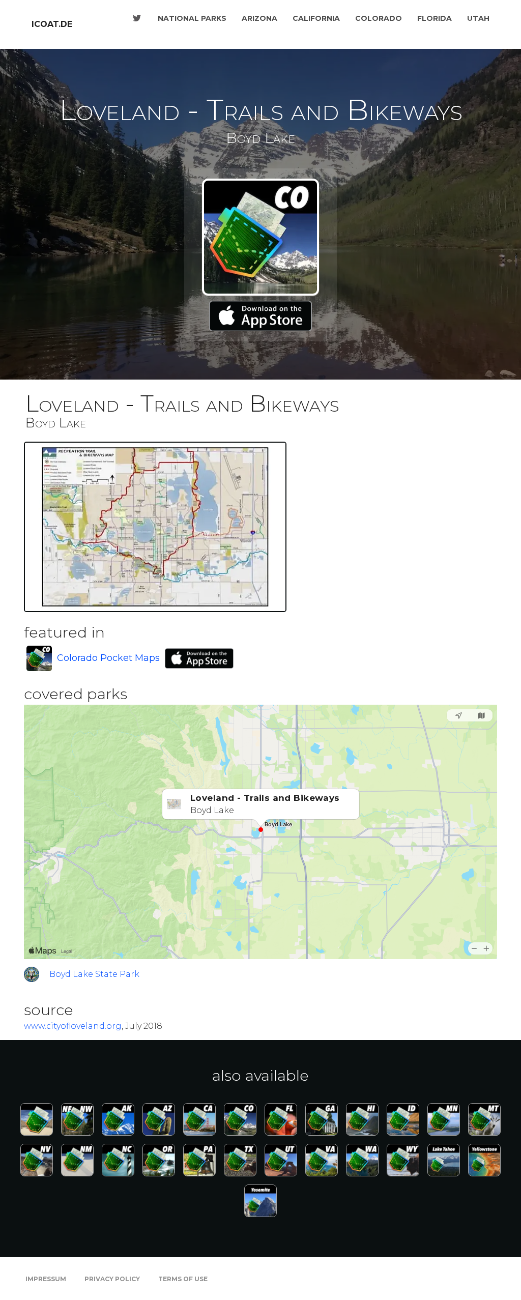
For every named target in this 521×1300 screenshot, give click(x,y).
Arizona (259, 18)
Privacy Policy (112, 1279)
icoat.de (52, 24)
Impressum (45, 1279)
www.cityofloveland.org (73, 1026)
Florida (434, 18)
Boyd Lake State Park (94, 974)
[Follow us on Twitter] (137, 18)
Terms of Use (183, 1279)
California (316, 18)
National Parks (192, 18)
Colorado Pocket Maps (108, 657)
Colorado (378, 18)
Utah (478, 18)
